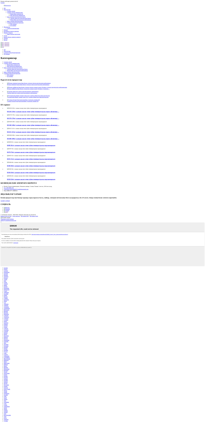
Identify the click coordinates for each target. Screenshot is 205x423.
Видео (5, 40)
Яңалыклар (7, 27)
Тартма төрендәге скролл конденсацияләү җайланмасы (22, 93)
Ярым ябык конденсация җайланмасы (20, 19)
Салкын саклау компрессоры (15, 12)
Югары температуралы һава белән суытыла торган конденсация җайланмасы (28, 84)
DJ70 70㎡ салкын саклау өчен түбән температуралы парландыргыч (31, 152)
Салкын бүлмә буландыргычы (15, 22)
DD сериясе (13, 24)
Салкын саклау (11, 11)
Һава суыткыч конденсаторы (15, 21)
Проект (6, 30)
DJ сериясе (13, 25)
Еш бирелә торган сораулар (11, 31)
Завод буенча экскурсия (13, 34)
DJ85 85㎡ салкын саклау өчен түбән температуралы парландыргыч (31, 145)
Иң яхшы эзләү (34, 216)
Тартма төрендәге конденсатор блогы (20, 18)
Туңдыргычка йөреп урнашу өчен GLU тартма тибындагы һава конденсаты (28, 97)
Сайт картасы (16, 216)
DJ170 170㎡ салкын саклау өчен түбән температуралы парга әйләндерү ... (33, 118)
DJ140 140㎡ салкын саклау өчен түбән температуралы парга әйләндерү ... (33, 125)
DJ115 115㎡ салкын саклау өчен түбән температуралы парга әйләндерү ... (33, 132)
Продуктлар (7, 9)
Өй (5, 8)
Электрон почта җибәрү (7, 219)
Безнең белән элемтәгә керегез (12, 37)
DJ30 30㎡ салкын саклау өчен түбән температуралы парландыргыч (31, 172)
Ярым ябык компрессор (16, 14)
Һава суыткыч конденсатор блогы (16, 17)
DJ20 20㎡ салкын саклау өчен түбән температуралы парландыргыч (31, 179)
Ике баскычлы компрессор (17, 15)
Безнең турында (8, 32)
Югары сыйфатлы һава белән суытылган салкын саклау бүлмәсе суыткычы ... (28, 88)
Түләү (5, 35)
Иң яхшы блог (25, 216)
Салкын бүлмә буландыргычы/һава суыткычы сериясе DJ (22, 101)
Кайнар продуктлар (6, 216)
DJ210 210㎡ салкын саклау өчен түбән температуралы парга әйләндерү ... (33, 111)
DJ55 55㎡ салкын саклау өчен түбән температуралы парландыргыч (31, 159)
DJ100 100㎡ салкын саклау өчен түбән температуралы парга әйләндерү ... (33, 139)
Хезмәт (6, 38)
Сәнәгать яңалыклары (13, 28)
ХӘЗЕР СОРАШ (5, 201)
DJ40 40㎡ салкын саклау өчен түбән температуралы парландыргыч (31, 166)
